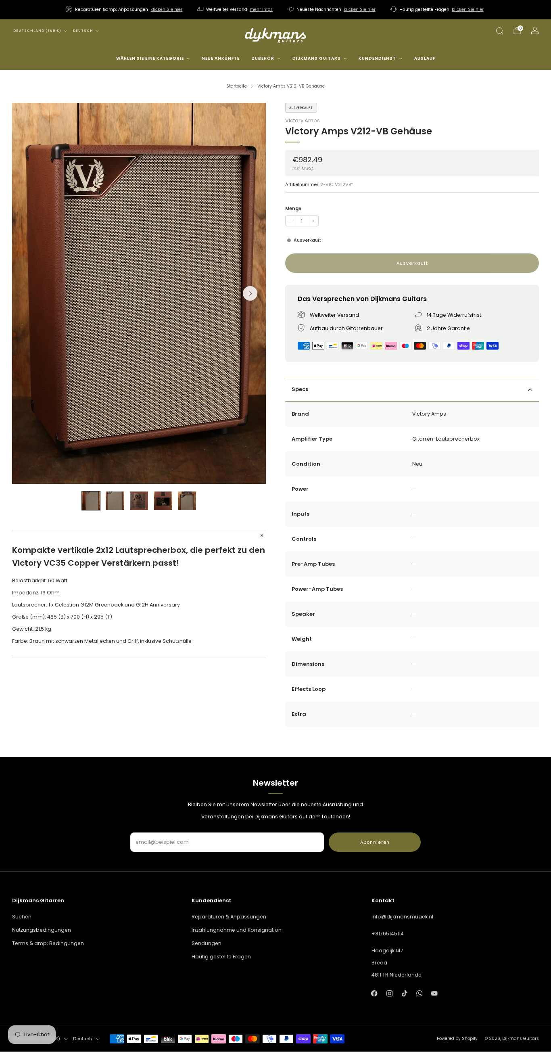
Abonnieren (375, 842)
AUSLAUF (424, 58)
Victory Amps (302, 120)
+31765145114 (388, 933)
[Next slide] (250, 293)
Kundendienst (377, 58)
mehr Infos (261, 9)
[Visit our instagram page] (389, 993)
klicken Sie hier (166, 9)
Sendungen (206, 943)
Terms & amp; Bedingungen (48, 943)
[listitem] (124, 9)
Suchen (21, 916)
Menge (293, 208)
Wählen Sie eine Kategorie (150, 58)
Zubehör (263, 58)
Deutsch (83, 31)
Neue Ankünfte (221, 58)
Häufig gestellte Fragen (221, 956)
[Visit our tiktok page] (404, 993)
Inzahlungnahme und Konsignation (237, 930)
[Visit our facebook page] (374, 993)
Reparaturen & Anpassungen (229, 916)
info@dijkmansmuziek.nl (402, 916)
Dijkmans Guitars (316, 58)
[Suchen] (499, 31)
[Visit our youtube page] (434, 993)
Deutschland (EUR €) (37, 31)
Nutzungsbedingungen (41, 930)
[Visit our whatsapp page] (419, 993)
